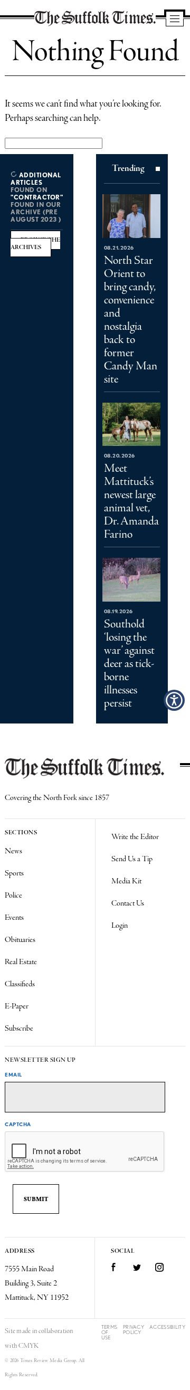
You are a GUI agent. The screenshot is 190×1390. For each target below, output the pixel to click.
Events (14, 917)
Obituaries (20, 940)
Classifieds (20, 984)
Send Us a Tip (132, 859)
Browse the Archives (35, 243)
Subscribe (19, 1028)
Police (13, 895)
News (13, 851)
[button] (174, 700)
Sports (14, 873)
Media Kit (126, 881)
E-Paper (16, 1006)
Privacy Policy (133, 1329)
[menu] (174, 19)
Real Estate (21, 962)
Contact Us (127, 903)
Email (13, 1074)
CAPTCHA (18, 1124)
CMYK (28, 1345)
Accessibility (167, 1327)
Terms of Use (109, 1332)
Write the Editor (135, 837)
